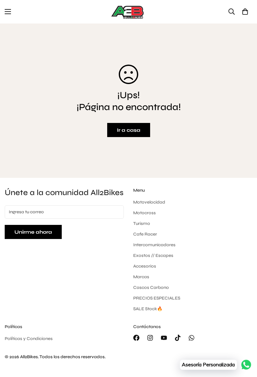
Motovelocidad (149, 202)
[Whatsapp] (191, 338)
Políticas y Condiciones (29, 338)
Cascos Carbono (151, 287)
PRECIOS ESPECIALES (156, 298)
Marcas (141, 276)
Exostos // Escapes (153, 255)
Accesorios (144, 266)
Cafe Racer (145, 234)
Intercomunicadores (154, 244)
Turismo (141, 223)
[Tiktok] (178, 338)
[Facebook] (136, 338)
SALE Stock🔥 (147, 308)
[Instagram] (150, 338)
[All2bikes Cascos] (128, 12)
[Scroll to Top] (245, 343)
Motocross (144, 212)
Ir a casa (128, 130)
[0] (245, 11)
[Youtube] (164, 338)
